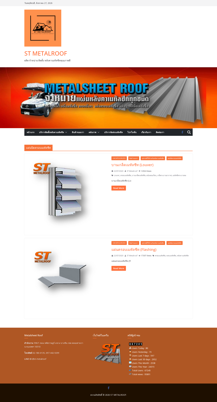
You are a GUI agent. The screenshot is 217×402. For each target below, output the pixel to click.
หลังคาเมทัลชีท (183, 255)
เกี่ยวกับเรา (146, 132)
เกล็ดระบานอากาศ (164, 175)
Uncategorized (119, 158)
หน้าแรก (30, 132)
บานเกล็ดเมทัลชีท (139, 175)
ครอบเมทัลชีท (125, 175)
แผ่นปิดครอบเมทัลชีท (174, 158)
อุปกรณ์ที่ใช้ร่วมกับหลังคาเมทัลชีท (153, 158)
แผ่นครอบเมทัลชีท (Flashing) (133, 249)
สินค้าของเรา (78, 132)
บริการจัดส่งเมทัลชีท (113, 132)
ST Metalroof (132, 171)
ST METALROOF (45, 53)
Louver (117, 175)
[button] (65, 132)
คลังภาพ (92, 132)
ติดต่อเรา (160, 132)
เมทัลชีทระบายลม (179, 175)
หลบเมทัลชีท (171, 255)
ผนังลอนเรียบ (151, 175)
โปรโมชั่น (132, 132)
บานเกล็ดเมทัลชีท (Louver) (132, 164)
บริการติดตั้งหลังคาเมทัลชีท (51, 132)
